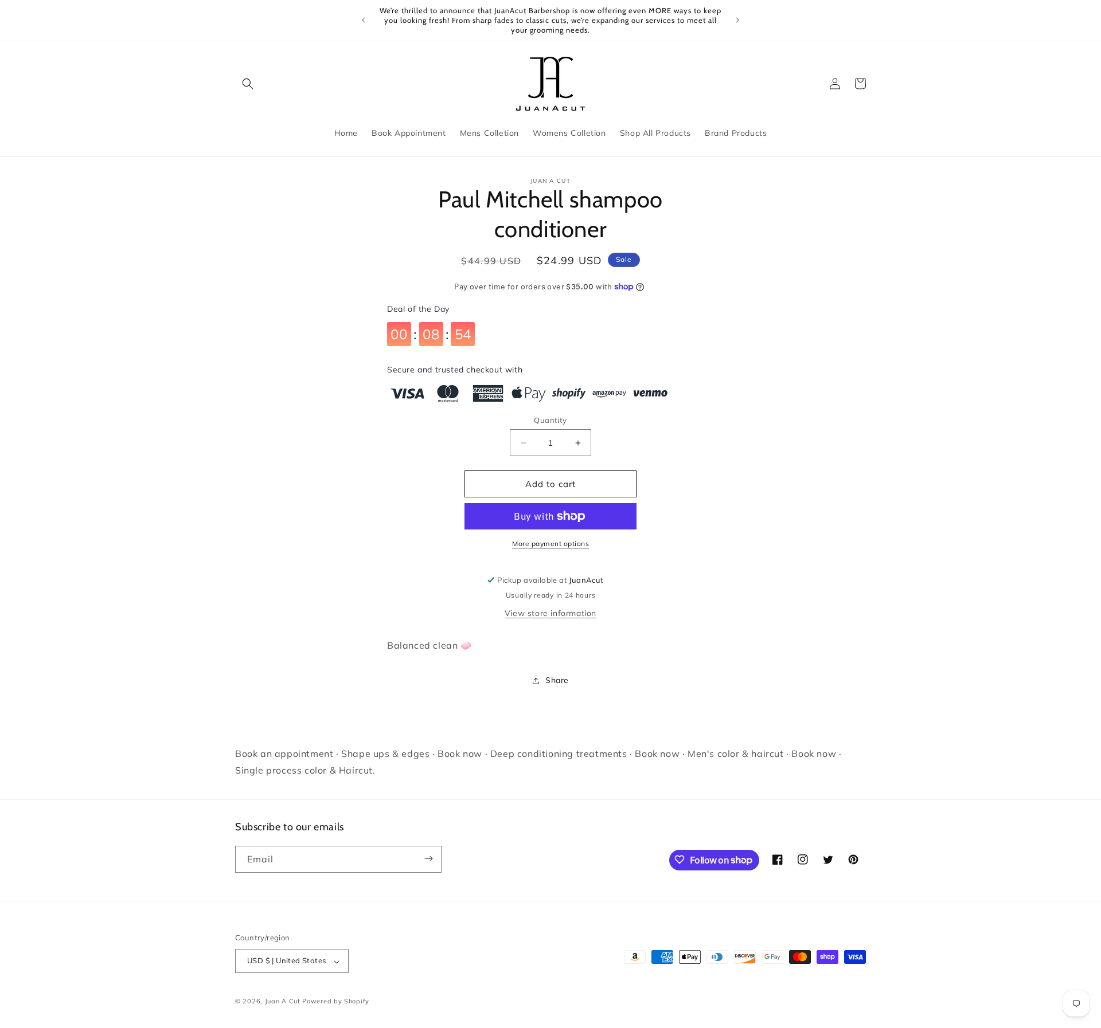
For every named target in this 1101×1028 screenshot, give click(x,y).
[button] (247, 83)
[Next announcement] (737, 20)
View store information (550, 613)
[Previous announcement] (363, 20)
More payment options (550, 543)
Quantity (550, 420)
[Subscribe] (428, 858)
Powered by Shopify (335, 1002)
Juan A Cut (282, 1002)
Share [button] (557, 680)
